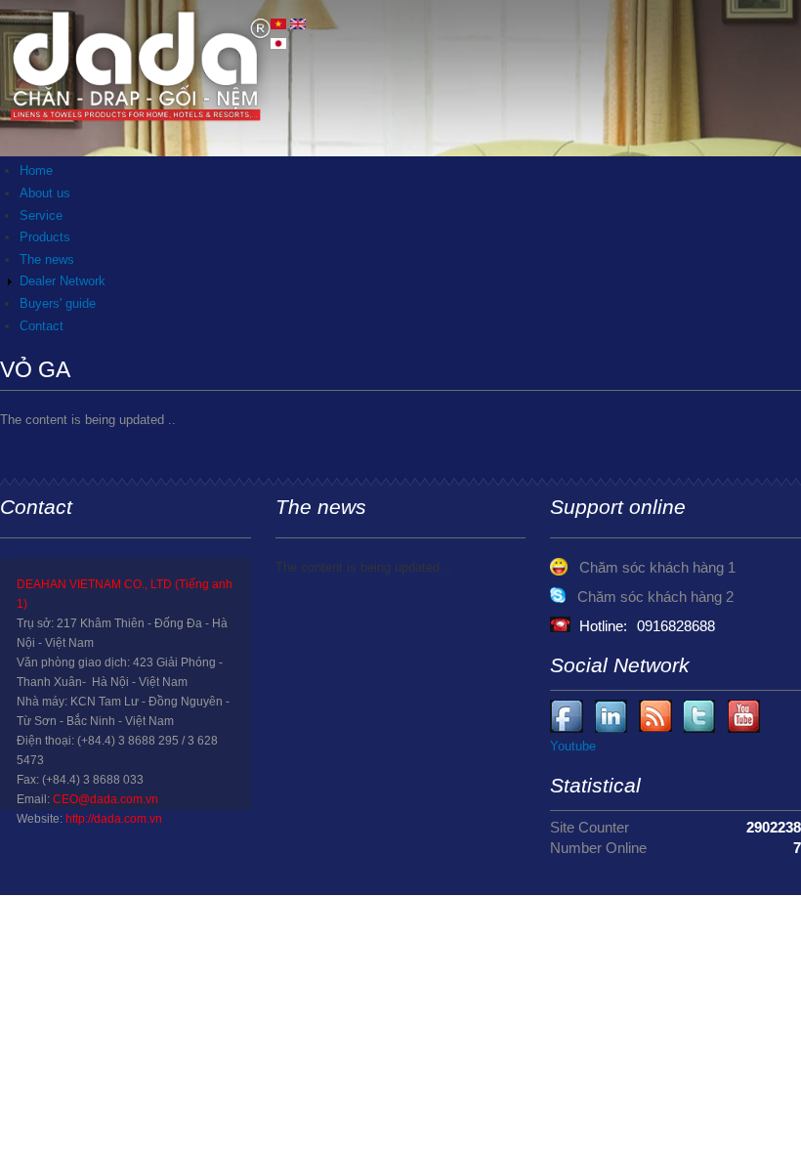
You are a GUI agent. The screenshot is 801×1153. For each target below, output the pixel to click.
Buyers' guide (58, 303)
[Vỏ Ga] (298, 25)
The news (47, 259)
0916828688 (676, 626)
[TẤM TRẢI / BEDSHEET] (278, 25)
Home (36, 170)
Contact (41, 326)
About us (45, 193)
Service (41, 215)
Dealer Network (62, 281)
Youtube (612, 717)
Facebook (567, 717)
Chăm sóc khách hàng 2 (655, 596)
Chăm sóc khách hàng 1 (657, 567)
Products (45, 237)
